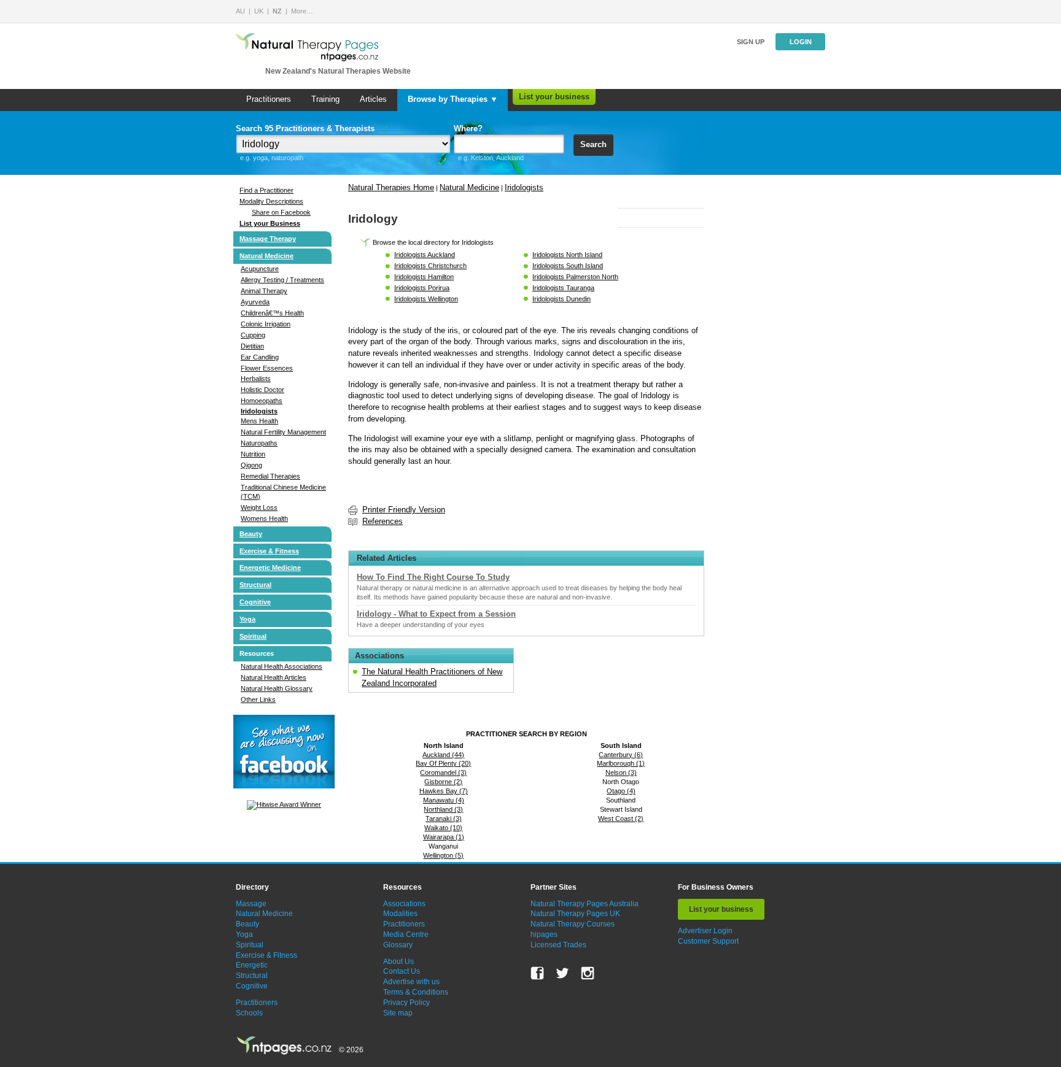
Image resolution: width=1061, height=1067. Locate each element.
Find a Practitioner (266, 190)
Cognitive (255, 602)
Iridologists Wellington (426, 298)
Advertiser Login (705, 930)
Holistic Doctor (262, 389)
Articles (373, 99)
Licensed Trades (558, 945)
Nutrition (253, 454)
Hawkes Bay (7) (443, 791)
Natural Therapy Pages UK (575, 913)
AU (240, 11)
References (382, 521)
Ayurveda (255, 302)
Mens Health (259, 421)
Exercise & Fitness (269, 551)
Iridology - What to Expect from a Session (436, 613)
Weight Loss (259, 507)
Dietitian (252, 346)
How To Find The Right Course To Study (433, 577)
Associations (404, 903)
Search (593, 144)
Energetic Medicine (270, 567)
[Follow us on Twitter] (562, 973)
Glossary (398, 945)
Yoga (247, 619)
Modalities (400, 913)
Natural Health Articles (273, 677)
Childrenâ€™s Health (272, 313)
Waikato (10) (443, 827)
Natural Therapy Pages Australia (584, 903)
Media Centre (406, 934)
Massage (251, 903)
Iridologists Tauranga (563, 287)
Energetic (252, 965)
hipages (544, 934)
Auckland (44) (443, 754)
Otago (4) (621, 791)
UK (258, 11)
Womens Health (264, 518)
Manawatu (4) (443, 800)
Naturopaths (259, 443)
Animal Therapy (264, 291)
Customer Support (708, 941)
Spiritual (252, 636)
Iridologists (259, 411)
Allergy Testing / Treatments (282, 279)
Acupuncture (260, 268)
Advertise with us (411, 981)
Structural (255, 584)
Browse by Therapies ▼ (453, 99)
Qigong (251, 465)
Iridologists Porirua (421, 287)
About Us (398, 961)
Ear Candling (260, 357)
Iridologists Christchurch (430, 265)
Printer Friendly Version (403, 509)
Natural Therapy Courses (572, 924)
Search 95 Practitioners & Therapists (305, 128)
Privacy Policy (406, 1002)
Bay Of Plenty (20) (443, 763)
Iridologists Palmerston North (575, 276)
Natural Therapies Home (391, 187)
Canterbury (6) (621, 754)
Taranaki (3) (444, 818)
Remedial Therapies (270, 476)
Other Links (258, 699)
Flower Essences (267, 368)
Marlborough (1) (621, 763)
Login (801, 41)
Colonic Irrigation (265, 324)
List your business (554, 96)
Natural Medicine (266, 256)
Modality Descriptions (271, 201)
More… (302, 11)
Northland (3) (443, 809)
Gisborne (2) (443, 781)
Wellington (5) (443, 855)
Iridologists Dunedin (561, 298)
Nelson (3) (621, 772)
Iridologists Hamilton (424, 276)
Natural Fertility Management (283, 432)
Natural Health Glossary (277, 688)
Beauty (250, 533)
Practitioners (268, 99)
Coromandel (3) (443, 772)
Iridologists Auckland (424, 254)
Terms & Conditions (415, 992)
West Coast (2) (620, 818)
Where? (468, 128)
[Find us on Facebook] (537, 973)
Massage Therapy (267, 238)
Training (325, 99)
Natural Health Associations (281, 666)
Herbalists (256, 378)
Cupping (253, 335)
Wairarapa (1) (443, 837)
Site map (398, 1013)
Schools (249, 1013)
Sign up (750, 41)
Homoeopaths (261, 400)
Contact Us (401, 971)
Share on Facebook (281, 212)
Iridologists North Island (567, 254)
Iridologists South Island (567, 265)
